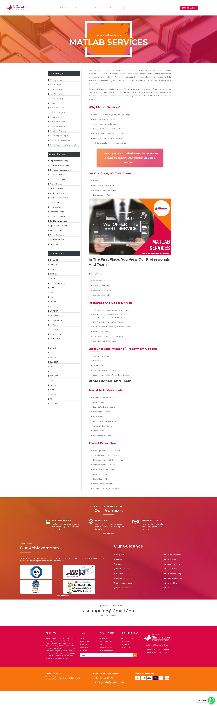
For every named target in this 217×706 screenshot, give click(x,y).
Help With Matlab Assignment (61, 140)
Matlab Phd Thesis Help (58, 131)
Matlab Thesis (84, 644)
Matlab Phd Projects (57, 112)
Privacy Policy (162, 652)
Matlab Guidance (99, 8)
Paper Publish (125, 644)
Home (82, 638)
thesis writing (108, 96)
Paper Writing (125, 641)
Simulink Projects (81, 8)
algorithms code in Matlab (126, 77)
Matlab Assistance (56, 89)
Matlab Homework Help (58, 122)
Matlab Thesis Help (57, 103)
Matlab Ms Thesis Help (58, 126)
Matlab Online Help (57, 108)
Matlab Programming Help (59, 136)
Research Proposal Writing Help (56, 658)
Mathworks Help (56, 80)
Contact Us (114, 8)
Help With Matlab (56, 94)
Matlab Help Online (57, 117)
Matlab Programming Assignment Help (64, 145)
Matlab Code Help (56, 98)
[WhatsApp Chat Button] (211, 700)
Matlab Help (84, 647)
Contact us (83, 650)
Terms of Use (152, 652)
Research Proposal (127, 638)
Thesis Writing (126, 647)
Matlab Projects (65, 8)
